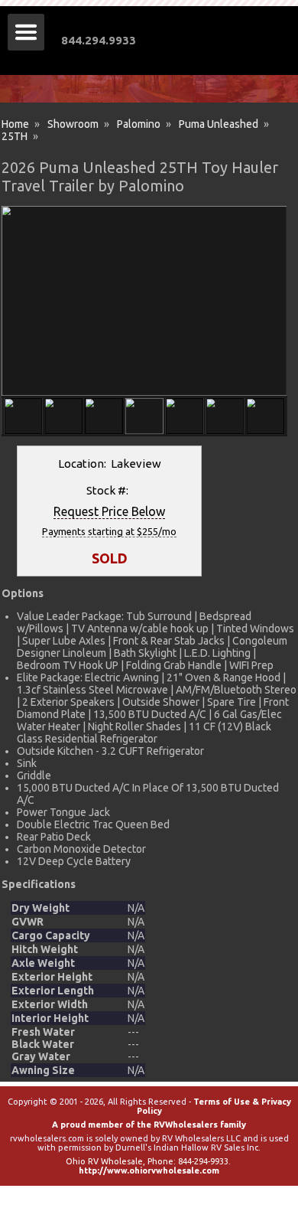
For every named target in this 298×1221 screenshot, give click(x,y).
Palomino (138, 124)
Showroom (73, 124)
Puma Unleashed (218, 124)
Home (15, 124)
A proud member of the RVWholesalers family (149, 1124)
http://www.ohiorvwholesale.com (149, 1170)
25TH (15, 136)
